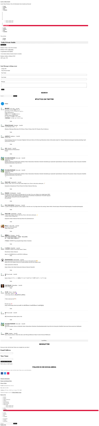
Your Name (3, 72)
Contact (5, 24)
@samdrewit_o (12, 136)
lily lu (6, 225)
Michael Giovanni (9, 125)
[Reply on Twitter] (5, 121)
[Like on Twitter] (8, 121)
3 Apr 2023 (17, 108)
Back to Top (3, 394)
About (4, 13)
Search (15, 95)
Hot (4, 8)
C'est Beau (7, 248)
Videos (4, 15)
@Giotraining (16, 125)
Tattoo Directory (6, 14)
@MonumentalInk (16, 259)
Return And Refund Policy (6, 381)
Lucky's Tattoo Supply (5, 1)
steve (6, 148)
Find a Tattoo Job (9, 20)
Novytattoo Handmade (10, 157)
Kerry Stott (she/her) (9, 205)
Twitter (11, 121)
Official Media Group (16, 392)
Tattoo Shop (10, 49)
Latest (4, 6)
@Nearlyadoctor (17, 205)
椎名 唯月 (7, 108)
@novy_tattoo (18, 157)
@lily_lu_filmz (11, 225)
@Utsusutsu (13, 235)
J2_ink (6, 291)
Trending (5, 9)
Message (3, 81)
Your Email (3, 77)
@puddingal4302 (13, 182)
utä (5, 274)
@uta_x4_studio (9, 274)
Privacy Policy (4, 383)
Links (4, 23)
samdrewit (7, 136)
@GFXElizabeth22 (13, 193)
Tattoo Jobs (5, 19)
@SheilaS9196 (12, 248)
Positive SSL (3, 424)
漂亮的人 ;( (7, 235)
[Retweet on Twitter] (7, 121)
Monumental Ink (9, 259)
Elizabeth (7, 193)
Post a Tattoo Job (9, 21)
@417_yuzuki (12, 108)
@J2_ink (10, 291)
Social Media (6, 17)
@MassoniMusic (14, 285)
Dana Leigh (7, 182)
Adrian (6, 333)
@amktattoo (11, 333)
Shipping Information (5, 378)
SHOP (4, 12)
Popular (5, 7)
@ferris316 (9, 148)
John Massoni (8, 285)
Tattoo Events (6, 18)
